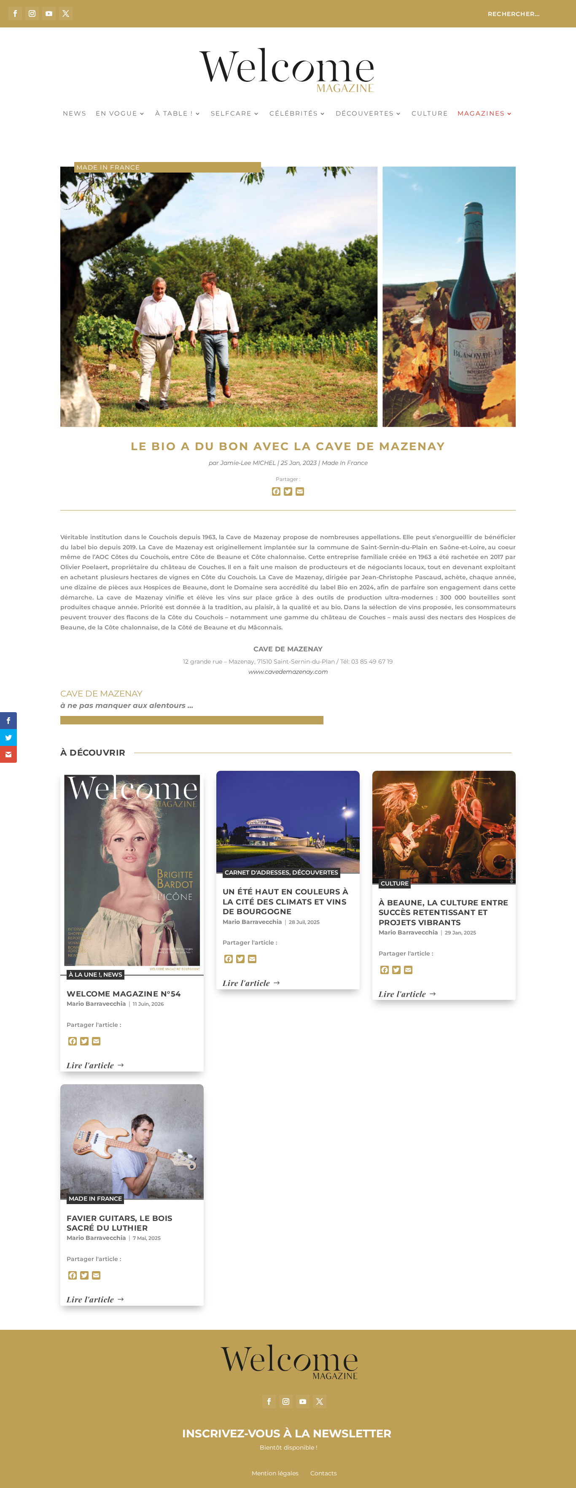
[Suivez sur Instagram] (32, 13)
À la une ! (84, 974)
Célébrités (293, 114)
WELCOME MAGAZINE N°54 (124, 994)
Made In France (108, 167)
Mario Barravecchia (96, 1003)
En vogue (116, 114)
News (74, 114)
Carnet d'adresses (257, 872)
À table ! (174, 114)
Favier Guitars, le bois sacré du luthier (119, 1223)
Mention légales (276, 1473)
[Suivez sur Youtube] (49, 13)
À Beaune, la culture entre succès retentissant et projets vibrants (444, 912)
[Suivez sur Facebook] (15, 13)
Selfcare (231, 114)
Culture (430, 114)
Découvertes (365, 114)
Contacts (323, 1473)
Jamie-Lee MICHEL (248, 463)
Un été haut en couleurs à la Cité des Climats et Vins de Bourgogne (286, 901)
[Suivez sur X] (66, 13)
